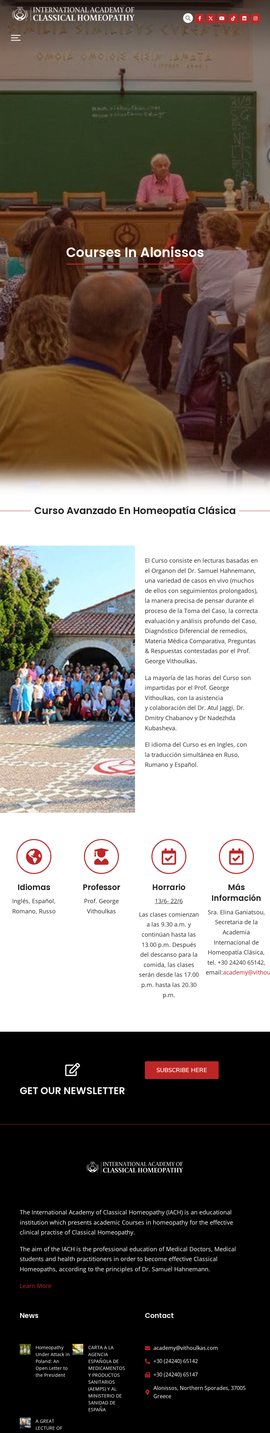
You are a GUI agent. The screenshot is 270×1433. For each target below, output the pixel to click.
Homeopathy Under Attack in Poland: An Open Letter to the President (53, 1361)
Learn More (35, 1286)
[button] (16, 38)
